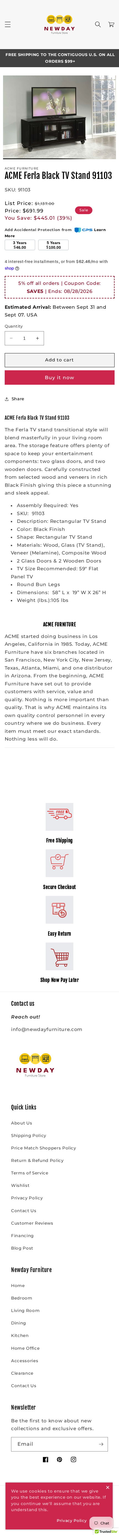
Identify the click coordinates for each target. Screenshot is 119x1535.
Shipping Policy (28, 1135)
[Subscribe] (101, 1444)
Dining (18, 1323)
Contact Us (24, 1210)
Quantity (14, 326)
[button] (7, 24)
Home (18, 1285)
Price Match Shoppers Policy (43, 1148)
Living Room (25, 1310)
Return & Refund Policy (37, 1160)
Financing (22, 1235)
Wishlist (20, 1185)
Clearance (22, 1373)
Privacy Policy (27, 1197)
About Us (21, 1123)
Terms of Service (29, 1173)
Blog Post (22, 1248)
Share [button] (18, 398)
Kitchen (20, 1335)
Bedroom (21, 1298)
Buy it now (59, 377)
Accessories (24, 1360)
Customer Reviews (32, 1223)
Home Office (25, 1348)
